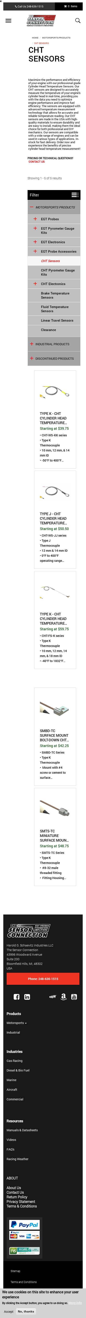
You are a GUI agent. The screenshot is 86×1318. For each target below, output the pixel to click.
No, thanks (26, 1311)
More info (75, 1303)
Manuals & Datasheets (22, 1130)
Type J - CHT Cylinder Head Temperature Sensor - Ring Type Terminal (53, 518)
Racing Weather (17, 1159)
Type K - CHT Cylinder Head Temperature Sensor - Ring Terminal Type (53, 418)
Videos (11, 1140)
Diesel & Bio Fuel (18, 1070)
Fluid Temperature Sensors (55, 309)
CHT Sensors (50, 261)
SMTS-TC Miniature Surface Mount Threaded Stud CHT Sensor (54, 835)
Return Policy (17, 1197)
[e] (53, 996)
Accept (8, 1311)
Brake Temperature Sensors (55, 295)
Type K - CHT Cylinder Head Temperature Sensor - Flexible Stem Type (53, 619)
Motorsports (15, 1023)
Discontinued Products (55, 358)
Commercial (15, 1099)
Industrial (13, 1032)
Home (35, 37)
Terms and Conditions (24, 1282)
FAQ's (10, 1149)
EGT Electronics (53, 242)
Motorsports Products (56, 37)
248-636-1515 (35, 6)
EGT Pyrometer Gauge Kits (57, 230)
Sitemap (15, 1271)
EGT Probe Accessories (59, 251)
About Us (14, 1187)
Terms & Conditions (22, 1206)
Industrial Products (52, 344)
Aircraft (12, 1089)
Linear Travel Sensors (57, 320)
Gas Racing (14, 1061)
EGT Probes (50, 219)
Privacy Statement (21, 1201)
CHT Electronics (53, 284)
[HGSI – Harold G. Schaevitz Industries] (42, 20)
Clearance (48, 330)
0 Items (72, 6)
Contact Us (37, 161)
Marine (11, 1080)
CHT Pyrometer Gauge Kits (58, 272)
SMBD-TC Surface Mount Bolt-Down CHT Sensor (54, 735)
